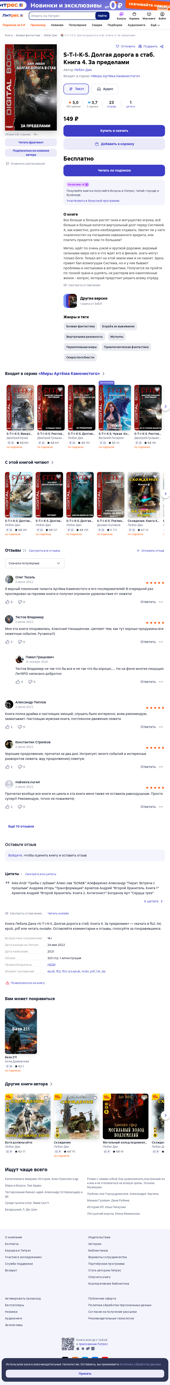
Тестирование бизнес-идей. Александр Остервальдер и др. (44, 1194)
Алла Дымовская (17, 1061)
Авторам (94, 1244)
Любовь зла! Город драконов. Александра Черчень (123, 1194)
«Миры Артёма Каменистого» (115, 76)
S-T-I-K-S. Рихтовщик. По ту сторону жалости (148, 434)
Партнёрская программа (106, 1264)
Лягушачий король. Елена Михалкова (113, 1214)
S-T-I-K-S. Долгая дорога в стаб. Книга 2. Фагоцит (49, 521)
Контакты (12, 1244)
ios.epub (74, 971)
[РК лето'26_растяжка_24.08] (85, 5)
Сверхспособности (80, 357)
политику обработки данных (140, 1364)
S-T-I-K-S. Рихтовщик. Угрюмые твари (51, 434)
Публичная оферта (102, 1298)
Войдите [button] (15, 855)
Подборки (115, 25)
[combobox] (62, 15)
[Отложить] (29, 389)
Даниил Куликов (109, 525)
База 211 (11, 1057)
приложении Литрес (93, 1344)
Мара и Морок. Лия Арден (23, 1185)
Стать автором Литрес (104, 1270)
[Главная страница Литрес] (12, 15)
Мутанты (116, 337)
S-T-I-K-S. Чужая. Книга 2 (115, 434)
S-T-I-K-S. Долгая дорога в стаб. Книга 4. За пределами (81, 434)
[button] (31, 142)
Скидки (97, 25)
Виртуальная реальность (84, 337)
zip (104, 971)
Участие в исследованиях (23, 1257)
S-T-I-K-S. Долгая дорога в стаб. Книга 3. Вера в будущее (18, 521)
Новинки (57, 25)
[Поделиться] (162, 46)
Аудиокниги (136, 25)
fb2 (58, 971)
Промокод (38, 25)
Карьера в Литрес (18, 1250)
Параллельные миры (81, 347)
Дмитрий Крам (17, 438)
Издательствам (99, 1237)
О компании (13, 1237)
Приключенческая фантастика (126, 347)
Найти (102, 16)
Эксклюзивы (14, 1325)
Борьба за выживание (118, 326)
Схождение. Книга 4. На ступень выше (144, 521)
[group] (85, 579)
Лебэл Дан (75, 438)
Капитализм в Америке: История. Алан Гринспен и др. (42, 1179)
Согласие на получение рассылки (112, 1312)
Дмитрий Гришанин (51, 438)
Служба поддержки (19, 1264)
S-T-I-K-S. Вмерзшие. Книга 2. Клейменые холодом (20, 434)
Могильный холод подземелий (125, 1142)
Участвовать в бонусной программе (93, 201)
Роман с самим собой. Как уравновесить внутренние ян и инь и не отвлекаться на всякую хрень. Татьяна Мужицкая (126, 1183)
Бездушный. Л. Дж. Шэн (21, 1209)
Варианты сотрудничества (107, 1257)
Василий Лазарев (111, 438)
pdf (92, 971)
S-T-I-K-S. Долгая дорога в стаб (80, 521)
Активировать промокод (23, 1298)
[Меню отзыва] (161, 602)
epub (51, 971)
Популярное (77, 25)
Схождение (62, 1142)
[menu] (35, 563)
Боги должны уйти (18, 1142)
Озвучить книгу (99, 1277)
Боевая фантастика (80, 326)
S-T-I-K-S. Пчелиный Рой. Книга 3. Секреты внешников (110, 521)
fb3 (64, 971)
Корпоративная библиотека (108, 1283)
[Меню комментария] (161, 682)
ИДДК (51, 965)
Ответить (148, 602)
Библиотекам (98, 1250)
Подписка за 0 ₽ (13, 25)
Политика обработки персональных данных (120, 1305)
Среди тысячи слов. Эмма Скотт (27, 1203)
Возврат (11, 1270)
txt (98, 971)
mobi (85, 971)
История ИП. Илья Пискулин (106, 1207)
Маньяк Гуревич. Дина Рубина (108, 1200)
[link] (79, 577)
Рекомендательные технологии (111, 1318)
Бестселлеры (14, 1305)
